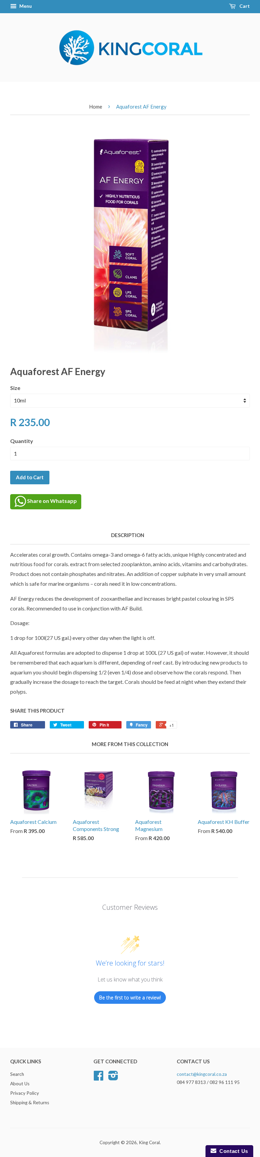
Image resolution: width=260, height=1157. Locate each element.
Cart (244, 6)
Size (15, 388)
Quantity (21, 441)
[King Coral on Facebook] (98, 1078)
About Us (19, 1083)
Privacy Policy (24, 1093)
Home (95, 106)
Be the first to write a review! (130, 997)
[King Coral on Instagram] (113, 1078)
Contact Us (232, 1151)
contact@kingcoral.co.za (202, 1074)
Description (127, 535)
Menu (25, 6)
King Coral (149, 1142)
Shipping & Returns (29, 1102)
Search (17, 1074)
